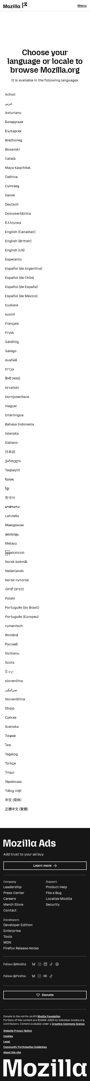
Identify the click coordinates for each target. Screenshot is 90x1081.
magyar (11, 406)
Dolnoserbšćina (18, 214)
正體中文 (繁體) (16, 809)
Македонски (14, 525)
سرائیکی (11, 690)
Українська (13, 782)
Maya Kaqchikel (18, 168)
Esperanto (13, 259)
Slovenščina (15, 699)
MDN (7, 942)
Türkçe (10, 763)
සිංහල (9, 672)
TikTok (51, 964)
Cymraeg (12, 186)
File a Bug (54, 893)
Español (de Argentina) (23, 269)
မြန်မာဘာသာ (14, 553)
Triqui (9, 772)
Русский (11, 644)
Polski (10, 598)
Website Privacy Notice (17, 1030)
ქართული (13, 461)
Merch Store (13, 904)
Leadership (12, 887)
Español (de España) (21, 287)
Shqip (9, 708)
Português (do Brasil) (22, 608)
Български (13, 131)
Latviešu (12, 516)
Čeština (11, 177)
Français (12, 323)
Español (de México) (21, 296)
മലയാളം (12, 534)
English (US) (14, 250)
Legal (6, 1041)
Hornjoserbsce (17, 397)
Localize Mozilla (59, 899)
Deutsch (12, 204)
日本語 (10, 452)
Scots (9, 663)
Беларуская (14, 122)
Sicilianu (12, 653)
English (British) (18, 241)
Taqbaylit (12, 470)
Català (10, 159)
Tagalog (11, 754)
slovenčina (14, 681)
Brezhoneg (13, 140)
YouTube (45, 976)
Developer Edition (18, 925)
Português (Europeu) (22, 617)
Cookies (8, 1036)
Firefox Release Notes (21, 948)
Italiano (11, 443)
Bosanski (12, 149)
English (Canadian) (20, 232)
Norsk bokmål (16, 562)
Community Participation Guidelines (25, 1047)
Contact (10, 910)
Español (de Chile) (19, 278)
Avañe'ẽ (11, 360)
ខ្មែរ (7, 488)
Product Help (56, 887)
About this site (12, 1052)
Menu (82, 6)
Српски (10, 717)
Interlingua (14, 415)
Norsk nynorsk (17, 580)
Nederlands (14, 571)
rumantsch (14, 626)
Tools (7, 937)
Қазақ (9, 479)
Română (11, 635)
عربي (9, 104)
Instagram (39, 964)
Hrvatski (12, 388)
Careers (9, 899)
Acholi (10, 94)
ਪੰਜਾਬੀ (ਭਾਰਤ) (14, 589)
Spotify (57, 964)
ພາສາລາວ (12, 507)
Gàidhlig (12, 342)
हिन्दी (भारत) (12, 378)
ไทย (8, 745)
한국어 (10, 498)
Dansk (10, 195)
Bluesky (33, 964)
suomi (10, 314)
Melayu (11, 543)
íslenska (12, 433)
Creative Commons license (68, 1023)
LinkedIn (45, 964)
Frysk (9, 333)
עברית (9, 369)
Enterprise (12, 931)
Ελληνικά (13, 223)
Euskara (11, 305)
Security (53, 904)
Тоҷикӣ (10, 736)
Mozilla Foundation (48, 1016)
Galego (11, 351)
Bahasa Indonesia (19, 424)
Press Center (13, 893)
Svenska (12, 727)
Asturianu (13, 113)
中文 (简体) (13, 800)
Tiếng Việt (13, 791)
